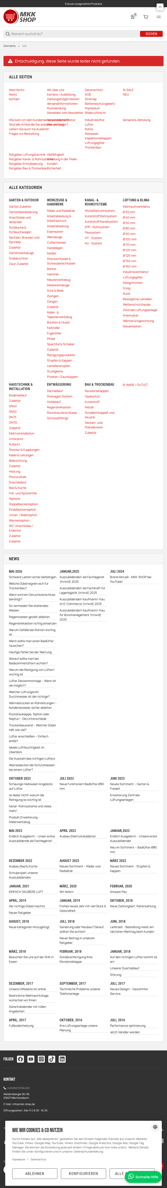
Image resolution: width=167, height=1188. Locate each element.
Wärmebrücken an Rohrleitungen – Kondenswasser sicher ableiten (33, 705)
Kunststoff (92, 402)
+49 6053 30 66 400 (18, 1088)
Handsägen (55, 248)
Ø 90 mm (129, 234)
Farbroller (53, 328)
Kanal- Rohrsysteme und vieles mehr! (30, 808)
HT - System (93, 238)
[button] (160, 6)
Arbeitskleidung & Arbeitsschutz (59, 218)
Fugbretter (54, 333)
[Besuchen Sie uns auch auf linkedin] (62, 1059)
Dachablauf (55, 391)
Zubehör (15, 247)
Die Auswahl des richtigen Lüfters (32, 758)
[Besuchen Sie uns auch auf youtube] (30, 1059)
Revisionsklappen (97, 391)
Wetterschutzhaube (136, 304)
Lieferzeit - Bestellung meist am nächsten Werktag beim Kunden (132, 929)
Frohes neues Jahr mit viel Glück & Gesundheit (83, 908)
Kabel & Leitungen (21, 455)
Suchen (151, 34)
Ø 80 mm (129, 228)
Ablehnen (34, 1173)
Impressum (18, 1159)
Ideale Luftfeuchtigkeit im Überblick (26, 749)
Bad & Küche (17, 488)
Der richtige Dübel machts (27, 906)
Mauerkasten (132, 326)
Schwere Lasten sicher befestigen (32, 577)
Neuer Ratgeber (20, 912)
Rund (126, 293)
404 (24, 46)
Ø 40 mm (129, 217)
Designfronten (133, 283)
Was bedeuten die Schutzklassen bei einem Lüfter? (32, 767)
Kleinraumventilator (136, 206)
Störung (115, 975)
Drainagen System (59, 396)
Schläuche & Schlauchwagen (20, 229)
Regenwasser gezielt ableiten (29, 617)
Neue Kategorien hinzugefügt (29, 927)
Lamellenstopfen (58, 366)
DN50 (13, 411)
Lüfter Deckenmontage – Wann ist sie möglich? (32, 683)
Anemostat (131, 315)
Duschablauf (17, 482)
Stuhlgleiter (55, 371)
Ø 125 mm (129, 255)
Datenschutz (38, 1159)
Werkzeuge (54, 237)
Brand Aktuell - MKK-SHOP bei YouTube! (130, 579)
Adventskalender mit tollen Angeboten (27, 1009)
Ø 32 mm (129, 212)
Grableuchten (18, 258)
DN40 (13, 406)
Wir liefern (66, 892)
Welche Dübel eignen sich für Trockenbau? (28, 585)
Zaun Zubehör (18, 264)
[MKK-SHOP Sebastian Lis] (19, 16)
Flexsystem (92, 232)
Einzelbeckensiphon (22, 509)
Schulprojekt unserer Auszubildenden (23, 875)
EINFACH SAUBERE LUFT (26, 892)
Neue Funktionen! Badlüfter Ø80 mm (82, 786)
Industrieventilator (136, 272)
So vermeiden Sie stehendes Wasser (28, 608)
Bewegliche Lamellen (137, 299)
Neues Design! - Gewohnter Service (129, 991)
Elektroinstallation (21, 433)
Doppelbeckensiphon (23, 504)
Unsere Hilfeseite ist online (27, 989)
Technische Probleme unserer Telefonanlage (80, 991)
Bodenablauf (18, 395)
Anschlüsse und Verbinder (20, 219)
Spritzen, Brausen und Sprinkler (24, 239)
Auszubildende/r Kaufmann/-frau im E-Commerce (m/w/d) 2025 (82, 601)
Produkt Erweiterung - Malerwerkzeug (24, 819)
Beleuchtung (18, 460)
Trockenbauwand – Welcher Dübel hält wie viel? (32, 727)
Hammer (53, 274)
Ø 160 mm (130, 266)
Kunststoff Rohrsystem (101, 216)
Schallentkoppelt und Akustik (99, 415)
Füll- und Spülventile (23, 493)
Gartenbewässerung (23, 212)
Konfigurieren (83, 1173)
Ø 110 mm (129, 244)
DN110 (13, 422)
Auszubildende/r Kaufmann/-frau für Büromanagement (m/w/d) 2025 (82, 614)
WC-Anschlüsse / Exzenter (21, 528)
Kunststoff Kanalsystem (101, 221)
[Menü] (159, 17)
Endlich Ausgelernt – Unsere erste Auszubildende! (133, 838)
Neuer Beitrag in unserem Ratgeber (77, 940)
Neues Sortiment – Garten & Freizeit (129, 786)
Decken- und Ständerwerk (94, 425)
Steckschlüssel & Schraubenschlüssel (61, 261)
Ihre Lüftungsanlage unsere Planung (78, 1027)
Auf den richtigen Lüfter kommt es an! (133, 959)
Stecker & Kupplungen (24, 450)
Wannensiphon (19, 520)
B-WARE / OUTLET (135, 385)
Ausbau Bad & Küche (23, 866)
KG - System (93, 243)
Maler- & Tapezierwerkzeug (59, 314)
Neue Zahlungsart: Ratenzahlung (133, 906)
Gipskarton (92, 396)
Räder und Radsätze (61, 211)
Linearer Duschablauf (124, 968)
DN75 (12, 417)
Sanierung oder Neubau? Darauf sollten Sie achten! (82, 929)
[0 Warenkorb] (145, 17)
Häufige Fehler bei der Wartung (30, 652)
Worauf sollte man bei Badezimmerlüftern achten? (28, 660)
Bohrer (51, 269)
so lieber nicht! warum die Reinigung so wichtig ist (26, 797)
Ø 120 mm (129, 250)
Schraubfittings (57, 418)
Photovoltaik (17, 477)
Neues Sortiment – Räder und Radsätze (80, 868)
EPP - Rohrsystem (97, 227)
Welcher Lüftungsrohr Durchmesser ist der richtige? (29, 694)
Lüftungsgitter (133, 277)
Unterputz (16, 439)
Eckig (126, 288)
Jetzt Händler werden (125, 1032)
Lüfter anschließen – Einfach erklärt (28, 738)
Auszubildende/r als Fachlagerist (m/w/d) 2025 (82, 579)
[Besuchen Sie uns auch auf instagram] (41, 1059)
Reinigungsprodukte (61, 355)
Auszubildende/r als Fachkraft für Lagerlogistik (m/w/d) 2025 (82, 590)
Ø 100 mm (130, 239)
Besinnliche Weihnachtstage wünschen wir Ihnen (28, 997)
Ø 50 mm (129, 223)
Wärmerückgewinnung (138, 321)
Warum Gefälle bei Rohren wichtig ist (32, 632)
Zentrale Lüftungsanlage (140, 310)
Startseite (9, 46)
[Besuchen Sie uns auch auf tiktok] (51, 1059)
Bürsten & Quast (58, 322)
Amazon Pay (118, 892)
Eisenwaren (55, 231)
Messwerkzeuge (58, 285)
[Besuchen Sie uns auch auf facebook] (20, 1059)
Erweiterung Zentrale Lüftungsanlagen (125, 797)
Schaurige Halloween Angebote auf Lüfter (31, 786)
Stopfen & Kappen (59, 360)
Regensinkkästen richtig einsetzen (33, 623)
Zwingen (53, 296)
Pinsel (51, 339)
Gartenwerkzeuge (21, 253)
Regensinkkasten (59, 407)
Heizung (14, 471)
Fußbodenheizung (21, 1025)
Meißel (51, 253)
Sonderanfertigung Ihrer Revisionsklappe (76, 959)
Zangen (52, 301)
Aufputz (14, 444)
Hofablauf (54, 402)
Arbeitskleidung (57, 226)
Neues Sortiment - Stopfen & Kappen (130, 868)
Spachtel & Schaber (61, 344)
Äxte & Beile (55, 290)
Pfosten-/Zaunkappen (62, 377)
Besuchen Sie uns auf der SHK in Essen (31, 959)
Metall (89, 407)
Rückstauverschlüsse (62, 413)
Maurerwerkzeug (58, 280)
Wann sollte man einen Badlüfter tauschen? (31, 643)
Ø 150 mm (129, 261)
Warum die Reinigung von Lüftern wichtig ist (31, 672)
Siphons (14, 498)
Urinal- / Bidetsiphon (23, 515)
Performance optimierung (127, 1025)
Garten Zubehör (20, 206)
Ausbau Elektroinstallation (78, 836)
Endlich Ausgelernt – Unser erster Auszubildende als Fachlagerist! (32, 838)
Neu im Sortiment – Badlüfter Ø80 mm (133, 849)
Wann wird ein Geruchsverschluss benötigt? (32, 596)
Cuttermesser (56, 242)
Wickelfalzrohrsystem (100, 211)
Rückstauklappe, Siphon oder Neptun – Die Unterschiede (29, 716)
